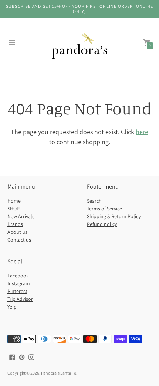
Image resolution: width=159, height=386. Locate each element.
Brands (15, 224)
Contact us (19, 239)
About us (17, 232)
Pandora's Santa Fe (58, 373)
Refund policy (102, 224)
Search (94, 200)
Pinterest (17, 291)
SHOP (13, 208)
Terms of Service (104, 208)
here (142, 131)
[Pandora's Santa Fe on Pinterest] (22, 356)
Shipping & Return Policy (114, 216)
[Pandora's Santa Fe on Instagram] (31, 356)
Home (14, 200)
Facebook (18, 275)
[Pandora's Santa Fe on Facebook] (12, 356)
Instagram (18, 283)
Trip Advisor (20, 299)
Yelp (12, 306)
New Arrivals (20, 216)
